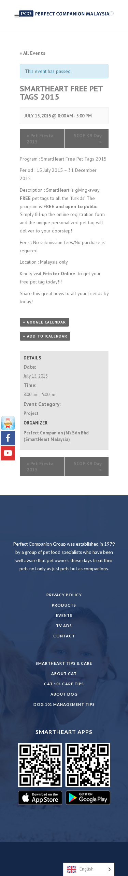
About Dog (64, 694)
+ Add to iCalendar (45, 336)
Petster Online (59, 273)
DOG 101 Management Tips (64, 704)
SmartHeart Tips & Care (64, 663)
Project (31, 413)
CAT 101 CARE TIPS (64, 684)
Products (64, 605)
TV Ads (64, 625)
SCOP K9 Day (88, 138)
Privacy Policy (64, 595)
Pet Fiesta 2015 (40, 138)
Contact (64, 636)
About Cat (64, 673)
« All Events (32, 53)
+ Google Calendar (44, 322)
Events (64, 615)
